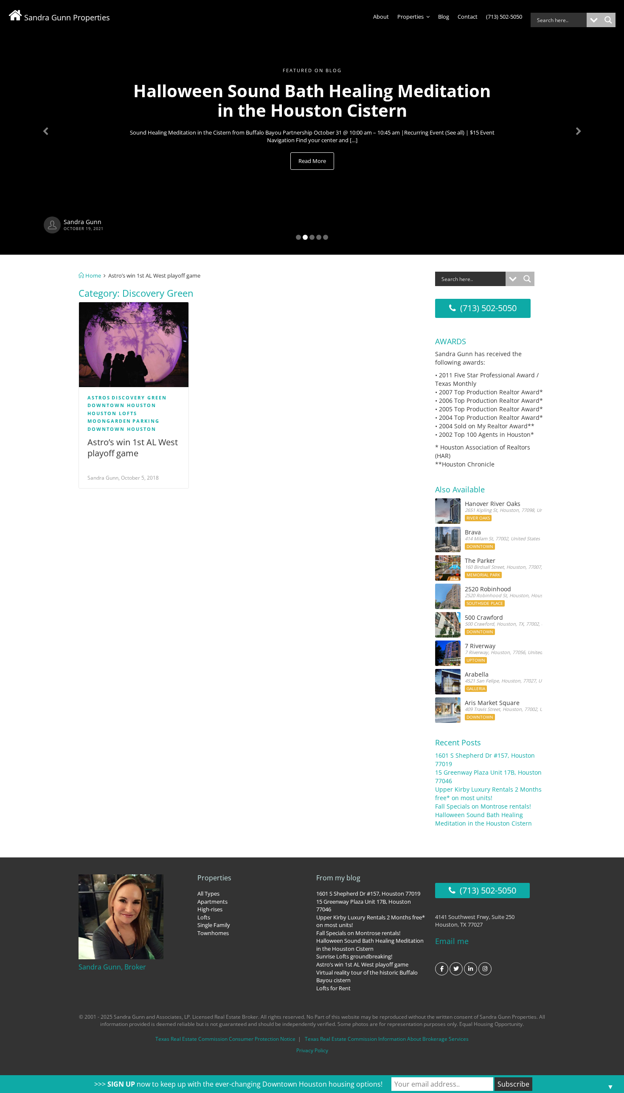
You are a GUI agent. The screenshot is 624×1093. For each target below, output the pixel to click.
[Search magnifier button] (608, 20)
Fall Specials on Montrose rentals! (483, 806)
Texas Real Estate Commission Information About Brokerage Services (387, 1038)
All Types (208, 893)
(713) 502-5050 (504, 16)
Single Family (213, 925)
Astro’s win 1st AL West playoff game (132, 447)
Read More (312, 161)
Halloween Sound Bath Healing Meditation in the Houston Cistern (483, 819)
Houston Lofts (112, 413)
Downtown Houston (121, 405)
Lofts (203, 917)
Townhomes (213, 933)
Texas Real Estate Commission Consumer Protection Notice (225, 1038)
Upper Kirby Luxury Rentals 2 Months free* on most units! (488, 793)
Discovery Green (139, 397)
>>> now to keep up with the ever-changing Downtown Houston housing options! (238, 1084)
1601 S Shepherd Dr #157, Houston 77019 (368, 893)
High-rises (209, 909)
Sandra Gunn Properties (66, 17)
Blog (443, 16)
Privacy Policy (312, 1050)
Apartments (212, 901)
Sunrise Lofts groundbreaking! (354, 956)
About (381, 16)
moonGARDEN (109, 421)
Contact (468, 16)
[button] (47, 127)
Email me (452, 941)
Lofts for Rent (333, 988)
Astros (98, 397)
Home (92, 275)
